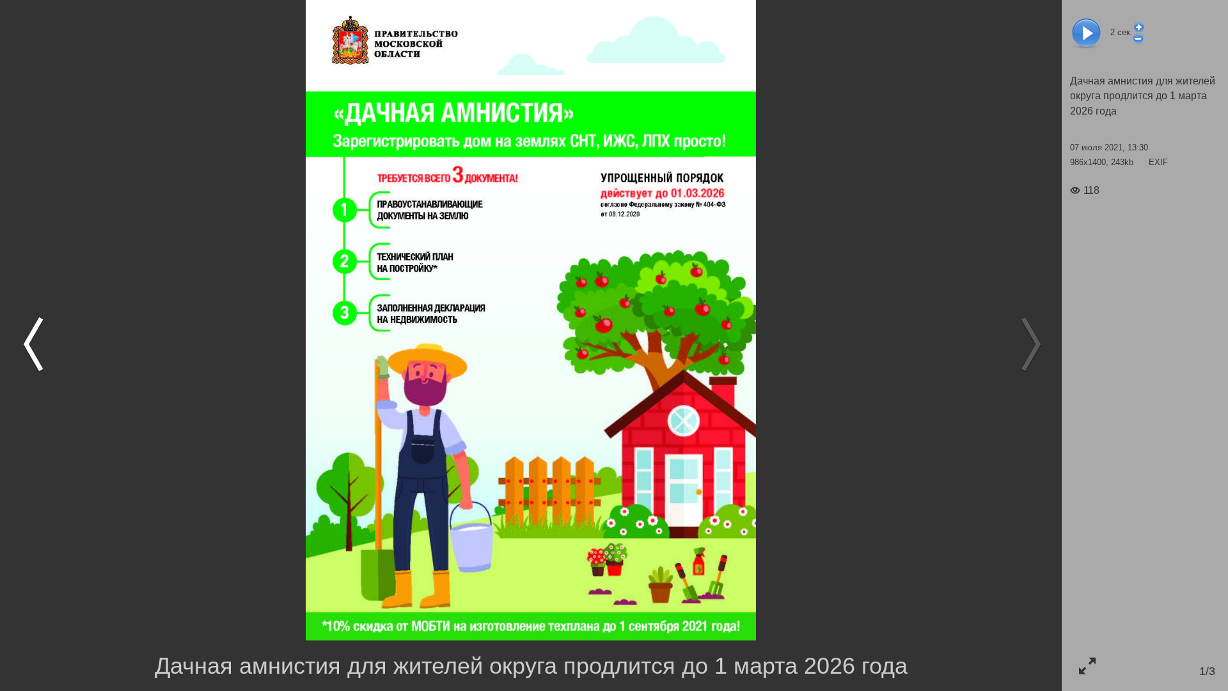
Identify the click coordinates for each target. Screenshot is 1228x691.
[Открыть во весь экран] (1086, 665)
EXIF (1158, 162)
